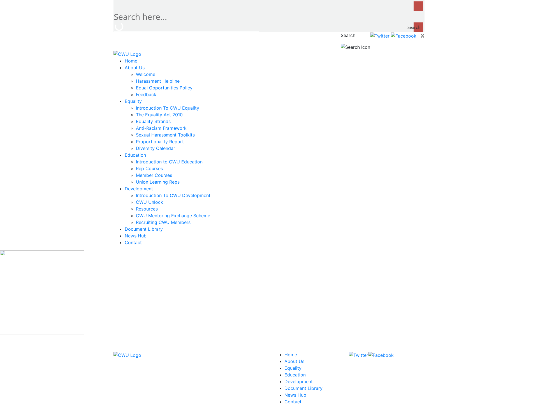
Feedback (146, 94)
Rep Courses (149, 168)
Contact (133, 242)
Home (131, 61)
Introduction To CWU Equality (167, 108)
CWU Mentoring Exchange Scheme (173, 215)
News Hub (136, 236)
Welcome (145, 74)
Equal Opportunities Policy (164, 88)
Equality (133, 101)
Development (139, 188)
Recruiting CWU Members (163, 222)
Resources (147, 209)
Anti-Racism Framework (161, 128)
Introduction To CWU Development (173, 195)
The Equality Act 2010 (159, 114)
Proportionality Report (160, 141)
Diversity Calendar (155, 148)
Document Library (144, 229)
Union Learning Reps (158, 182)
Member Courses (154, 175)
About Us (135, 67)
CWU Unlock (149, 202)
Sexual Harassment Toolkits (165, 135)
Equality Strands (153, 121)
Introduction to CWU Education (169, 162)
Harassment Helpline (158, 81)
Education (135, 155)
